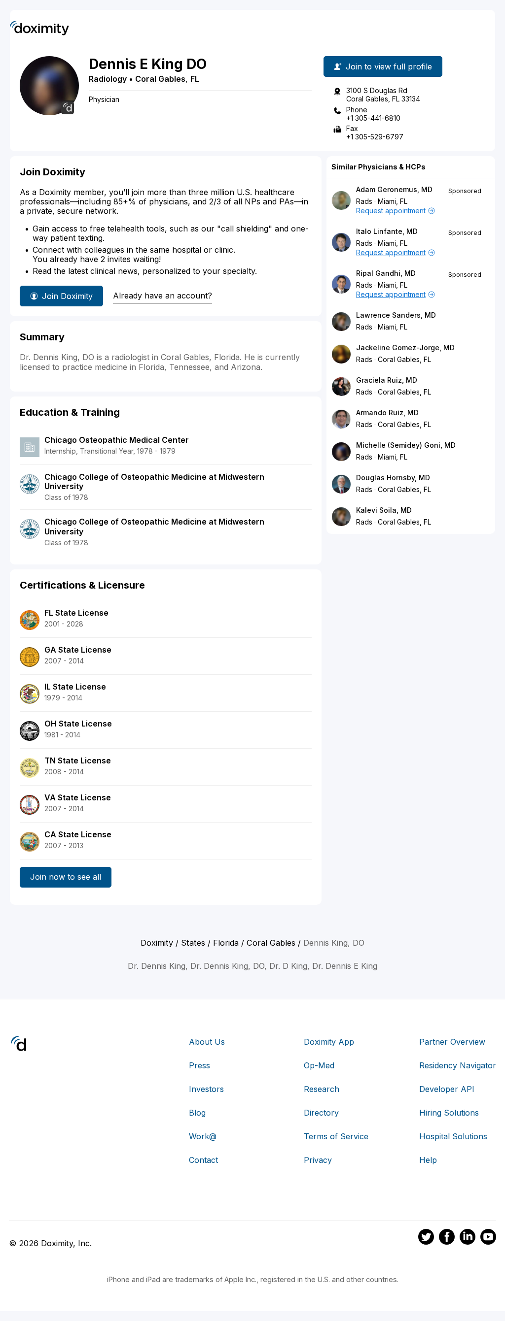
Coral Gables (160, 79)
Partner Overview (452, 1042)
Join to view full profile (389, 66)
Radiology (108, 79)
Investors (206, 1089)
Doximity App (329, 1042)
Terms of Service (336, 1136)
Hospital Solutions (453, 1136)
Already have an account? (162, 295)
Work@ (202, 1136)
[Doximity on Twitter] (426, 1238)
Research (321, 1089)
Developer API (446, 1089)
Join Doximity (67, 296)
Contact (203, 1160)
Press (199, 1065)
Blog (197, 1113)
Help (428, 1160)
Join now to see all (65, 877)
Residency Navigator (457, 1065)
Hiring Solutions (449, 1113)
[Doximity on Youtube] (488, 1238)
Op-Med (319, 1065)
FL (194, 79)
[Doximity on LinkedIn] (467, 1238)
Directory (321, 1113)
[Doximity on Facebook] (447, 1238)
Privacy (318, 1160)
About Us (207, 1042)
